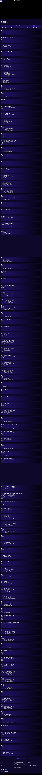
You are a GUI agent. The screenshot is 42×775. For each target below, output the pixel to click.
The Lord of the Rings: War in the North (20, 764)
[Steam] (1, 769)
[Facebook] (6, 769)
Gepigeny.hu (29, 762)
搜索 (1, 762)
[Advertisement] (21, 11)
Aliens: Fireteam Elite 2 (17, 767)
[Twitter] (3, 769)
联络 (1, 765)
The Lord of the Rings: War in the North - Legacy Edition (20, 763)
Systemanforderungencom (32, 765)
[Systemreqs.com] (22, 1)
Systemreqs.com (30, 766)
